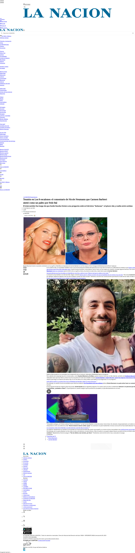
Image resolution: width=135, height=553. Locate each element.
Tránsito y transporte (5, 41)
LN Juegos (2, 107)
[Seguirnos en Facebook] (24, 512)
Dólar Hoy (2, 53)
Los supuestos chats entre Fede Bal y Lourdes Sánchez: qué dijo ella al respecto (68, 428)
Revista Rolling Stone (5, 156)
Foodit (3, 23)
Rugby (1, 99)
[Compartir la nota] (24, 270)
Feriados (2, 114)
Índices (2, 61)
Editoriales (3, 88)
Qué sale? (2, 124)
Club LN (4, 26)
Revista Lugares (4, 153)
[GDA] (27, 545)
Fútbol (1, 97)
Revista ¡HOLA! (4, 151)
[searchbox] (66, 33)
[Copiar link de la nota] (24, 272)
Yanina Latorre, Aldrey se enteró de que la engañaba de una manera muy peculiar (101, 275)
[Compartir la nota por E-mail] (27, 274)
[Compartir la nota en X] (26, 274)
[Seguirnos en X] (24, 517)
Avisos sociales (4, 137)
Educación (2, 75)
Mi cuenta (4, 28)
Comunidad (3, 78)
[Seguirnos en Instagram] (24, 521)
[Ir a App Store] (27, 534)
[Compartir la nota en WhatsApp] (26, 270)
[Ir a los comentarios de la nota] (26, 268)
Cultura (2, 77)
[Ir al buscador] (24, 7)
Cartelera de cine (4, 126)
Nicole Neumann (52, 438)
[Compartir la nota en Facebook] (24, 274)
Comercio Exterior (5, 58)
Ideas (1, 144)
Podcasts (2, 117)
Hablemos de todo (5, 83)
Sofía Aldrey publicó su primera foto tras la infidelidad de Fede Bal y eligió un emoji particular (71, 381)
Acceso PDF (3, 132)
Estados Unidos (4, 66)
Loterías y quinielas (5, 115)
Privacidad (47, 540)
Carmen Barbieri (52, 439)
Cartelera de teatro (5, 127)
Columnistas (3, 90)
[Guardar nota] (24, 268)
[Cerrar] (24, 30)
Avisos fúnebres (4, 136)
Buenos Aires (3, 71)
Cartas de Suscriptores (6, 92)
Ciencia (2, 82)
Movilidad (2, 60)
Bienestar (2, 80)
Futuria (2, 51)
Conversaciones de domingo (7, 141)
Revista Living (3, 154)
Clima (1, 43)
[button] (67, 110)
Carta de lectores (4, 139)
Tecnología (3, 110)
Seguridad (2, 73)
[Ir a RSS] (24, 525)
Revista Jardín (3, 158)
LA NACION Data (4, 44)
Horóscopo (3, 112)
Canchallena (3, 102)
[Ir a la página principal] (67, 17)
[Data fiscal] (24, 550)
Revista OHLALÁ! (4, 149)
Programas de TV (51, 436)
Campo (2, 55)
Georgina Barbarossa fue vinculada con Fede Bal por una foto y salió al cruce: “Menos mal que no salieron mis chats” (78, 273)
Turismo (2, 109)
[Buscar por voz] (133, 33)
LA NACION (26, 197)
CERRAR (2, 0)
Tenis (1, 100)
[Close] (24, 444)
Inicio (3, 19)
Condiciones (41, 540)
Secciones (4, 21)
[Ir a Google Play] (27, 530)
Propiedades (3, 56)
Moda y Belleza (4, 119)
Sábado (2, 143)
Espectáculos (33, 197)
